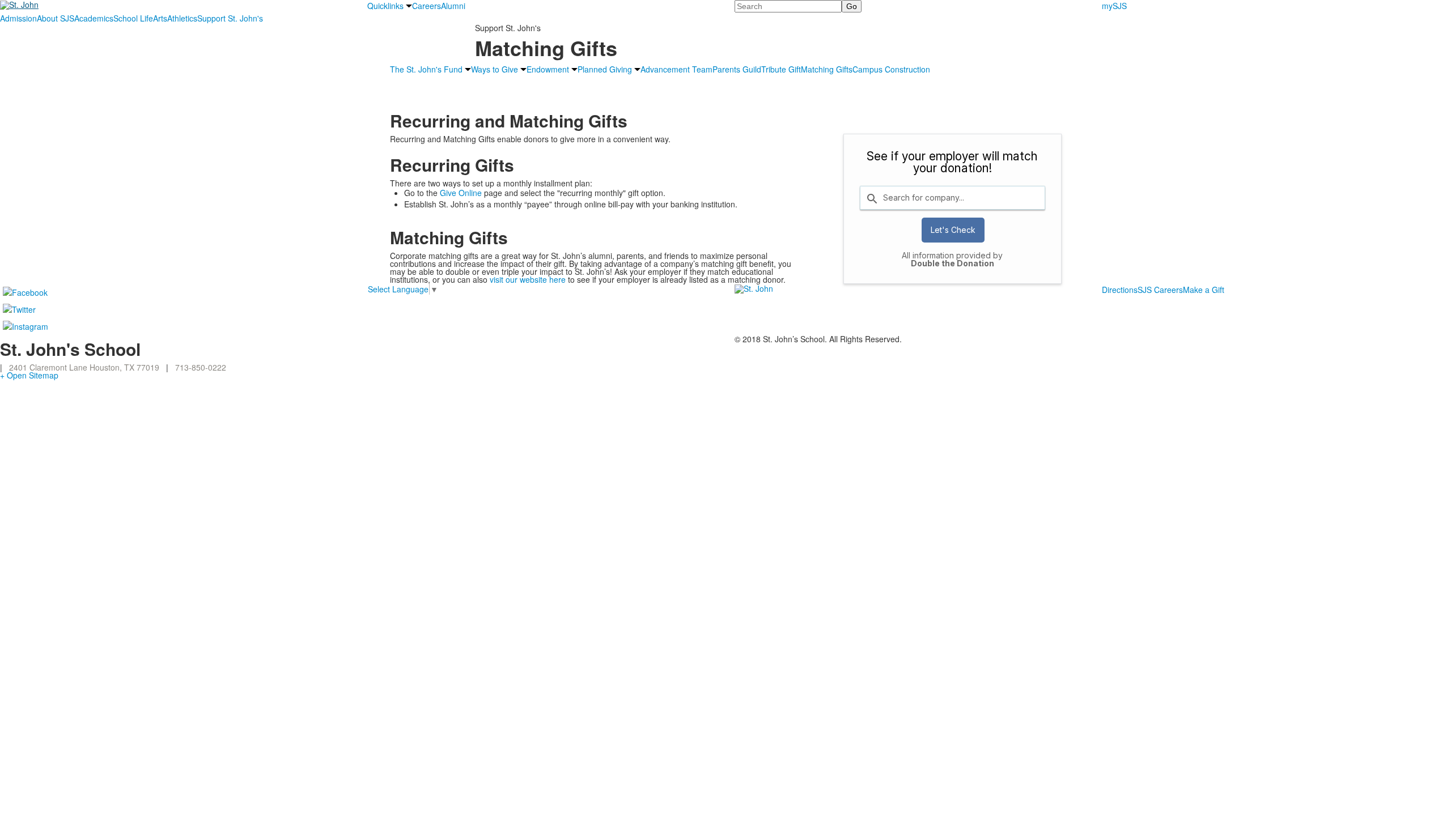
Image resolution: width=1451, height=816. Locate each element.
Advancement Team (676, 69)
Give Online (461, 192)
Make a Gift (1203, 289)
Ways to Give (494, 69)
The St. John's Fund (426, 69)
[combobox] (952, 197)
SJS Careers (1160, 289)
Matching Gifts (826, 69)
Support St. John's (230, 18)
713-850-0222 (200, 367)
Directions (1120, 289)
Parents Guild (736, 69)
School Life (133, 18)
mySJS (1114, 5)
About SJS (55, 18)
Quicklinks (385, 5)
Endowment (548, 69)
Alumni (453, 5)
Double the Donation (952, 263)
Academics (93, 18)
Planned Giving (605, 69)
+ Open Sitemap (29, 375)
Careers (426, 5)
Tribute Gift (781, 69)
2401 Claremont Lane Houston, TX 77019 (84, 367)
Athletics (182, 18)
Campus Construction (891, 69)
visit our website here (528, 279)
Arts (160, 18)
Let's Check (953, 230)
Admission (18, 18)
